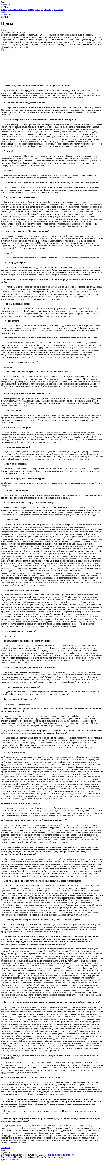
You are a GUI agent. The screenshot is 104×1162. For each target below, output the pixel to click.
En (2, 7)
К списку (5, 30)
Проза (17, 9)
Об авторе (48, 9)
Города (33, 9)
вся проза (5, 1147)
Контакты (58, 9)
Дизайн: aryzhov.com (10, 1159)
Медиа (40, 9)
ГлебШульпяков (6, 13)
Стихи (11, 9)
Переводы (25, 9)
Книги (4, 9)
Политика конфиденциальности (60, 1155)
